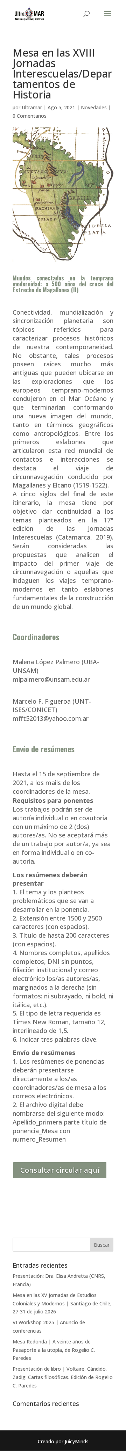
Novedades (94, 107)
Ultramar (32, 107)
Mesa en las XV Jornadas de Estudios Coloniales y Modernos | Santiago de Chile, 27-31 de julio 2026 (62, 1303)
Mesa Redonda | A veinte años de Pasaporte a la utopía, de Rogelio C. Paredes (54, 1350)
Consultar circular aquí (59, 1170)
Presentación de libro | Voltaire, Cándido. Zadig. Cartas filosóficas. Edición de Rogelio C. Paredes (63, 1377)
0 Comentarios (30, 115)
